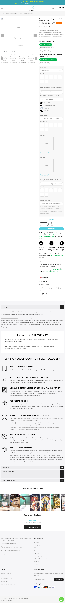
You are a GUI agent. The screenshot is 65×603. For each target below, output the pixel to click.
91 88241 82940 (21, 348)
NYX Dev (10, 600)
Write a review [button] (33, 527)
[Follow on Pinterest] (46, 294)
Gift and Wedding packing (41, 559)
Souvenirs (36, 561)
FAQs (35, 550)
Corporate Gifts (38, 556)
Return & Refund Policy (7, 579)
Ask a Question (43, 281)
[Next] (35, 35)
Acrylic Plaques (51, 289)
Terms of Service (6, 573)
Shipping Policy (5, 581)
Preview (51, 219)
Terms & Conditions (51, 235)
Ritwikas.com (14, 598)
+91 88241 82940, (27, 2)
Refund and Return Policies (47, 236)
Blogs (35, 548)
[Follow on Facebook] (40, 294)
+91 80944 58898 (38, 2)
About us (36, 542)
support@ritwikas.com (51, 272)
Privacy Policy (5, 576)
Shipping (60, 235)
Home (2, 13)
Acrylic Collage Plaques (52, 287)
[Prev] (2, 35)
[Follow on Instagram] (43, 294)
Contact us (37, 545)
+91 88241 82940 (57, 270)
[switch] (41, 103)
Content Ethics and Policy (8, 584)
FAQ (40, 238)
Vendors (36, 564)
